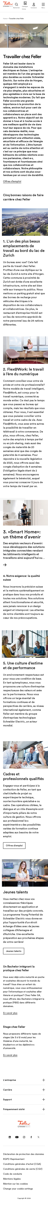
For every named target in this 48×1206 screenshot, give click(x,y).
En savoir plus (10, 1013)
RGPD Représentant (13, 1159)
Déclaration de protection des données (23, 1154)
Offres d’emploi (12, 181)
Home (5, 18)
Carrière (7, 1090)
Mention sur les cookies (15, 1184)
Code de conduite (12, 1174)
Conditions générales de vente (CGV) (22, 1169)
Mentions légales (12, 1179)
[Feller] (8, 6)
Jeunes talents (13, 951)
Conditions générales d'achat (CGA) (22, 1164)
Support (7, 1099)
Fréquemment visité (14, 1109)
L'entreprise (9, 1080)
